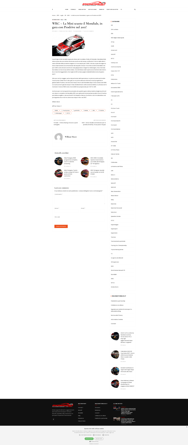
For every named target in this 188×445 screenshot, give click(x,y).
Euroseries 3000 (115, 87)
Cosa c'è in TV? (115, 71)
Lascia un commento (89, 31)
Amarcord (114, 50)
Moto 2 (113, 175)
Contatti (113, 324)
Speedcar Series (116, 216)
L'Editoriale (114, 162)
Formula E (114, 125)
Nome (57, 208)
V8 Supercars (115, 262)
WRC (65, 19)
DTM (112, 75)
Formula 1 (73, 9)
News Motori (82, 9)
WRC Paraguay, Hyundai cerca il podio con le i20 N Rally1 (97, 172)
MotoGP (113, 183)
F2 (111, 100)
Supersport (114, 229)
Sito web (57, 217)
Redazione (97, 410)
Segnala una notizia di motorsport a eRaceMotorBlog (121, 310)
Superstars (114, 233)
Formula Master (115, 129)
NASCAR (113, 187)
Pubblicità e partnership (118, 301)
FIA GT (113, 112)
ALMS (112, 46)
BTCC (112, 58)
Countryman (66, 110)
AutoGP (113, 54)
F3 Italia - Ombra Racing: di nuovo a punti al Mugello (66, 123)
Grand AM (114, 141)
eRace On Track (115, 83)
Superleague (114, 225)
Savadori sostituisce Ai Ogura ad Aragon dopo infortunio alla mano (127, 369)
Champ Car (114, 63)
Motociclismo (92, 9)
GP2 (112, 133)
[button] (94, 441)
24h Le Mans (114, 29)
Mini (94, 110)
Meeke (86, 110)
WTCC (68, 113)
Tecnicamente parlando (118, 241)
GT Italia (113, 146)
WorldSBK (114, 274)
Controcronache (116, 67)
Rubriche (101, 9)
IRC (112, 158)
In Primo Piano (56, 19)
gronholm (77, 110)
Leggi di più (111, 432)
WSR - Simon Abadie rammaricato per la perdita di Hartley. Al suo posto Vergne (94, 123)
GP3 (112, 137)
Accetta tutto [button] (89, 438)
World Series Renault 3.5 (118, 270)
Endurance (114, 79)
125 (112, 25)
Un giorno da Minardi (117, 258)
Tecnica (113, 237)
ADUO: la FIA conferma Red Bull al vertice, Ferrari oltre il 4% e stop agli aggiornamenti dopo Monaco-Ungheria (128, 411)
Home (66, 9)
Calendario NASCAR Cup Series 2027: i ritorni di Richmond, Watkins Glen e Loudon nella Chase (127, 355)
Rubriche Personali (116, 208)
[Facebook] (53, 419)
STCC (112, 220)
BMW (56, 110)
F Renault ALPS (115, 96)
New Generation (116, 191)
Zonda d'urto (114, 287)
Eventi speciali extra (112, 9)
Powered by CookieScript (94, 443)
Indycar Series (115, 154)
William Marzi (78, 31)
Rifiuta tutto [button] (99, 438)
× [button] (186, 427)
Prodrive (101, 110)
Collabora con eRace (117, 305)
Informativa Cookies (117, 319)
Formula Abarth (115, 121)
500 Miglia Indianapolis (117, 38)
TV (121, 9)
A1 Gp (112, 42)
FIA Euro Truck (115, 108)
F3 (111, 104)
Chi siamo (97, 407)
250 (112, 33)
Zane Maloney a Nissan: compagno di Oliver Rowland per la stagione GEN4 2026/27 (127, 383)
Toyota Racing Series (117, 249)
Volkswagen (58, 113)
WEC (112, 266)
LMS (112, 170)
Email (83, 208)
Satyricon (114, 212)
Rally (62, 19)
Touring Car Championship (119, 245)
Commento (59, 194)
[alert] (94, 435)
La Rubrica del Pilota (117, 166)
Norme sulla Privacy (117, 315)
